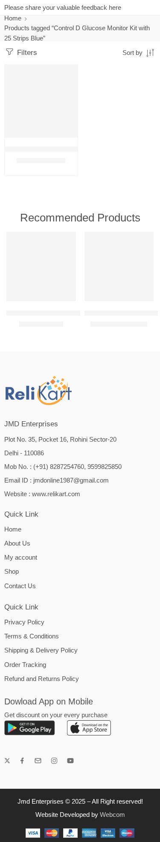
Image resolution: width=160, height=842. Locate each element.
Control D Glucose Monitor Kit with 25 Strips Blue (73, 149)
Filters (26, 53)
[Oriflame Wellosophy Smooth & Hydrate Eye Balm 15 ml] (41, 266)
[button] (65, 136)
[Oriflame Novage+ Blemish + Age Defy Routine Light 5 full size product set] (119, 266)
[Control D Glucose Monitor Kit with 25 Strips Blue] (41, 101)
